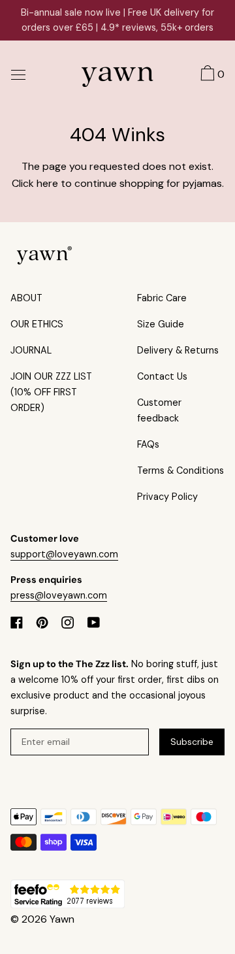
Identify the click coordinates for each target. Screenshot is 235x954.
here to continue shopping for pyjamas (129, 183)
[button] (211, 75)
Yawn (62, 919)
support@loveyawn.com (64, 554)
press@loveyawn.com (58, 595)
